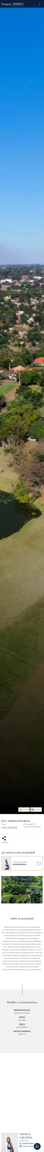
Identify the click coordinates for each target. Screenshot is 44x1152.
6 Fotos (38, 809)
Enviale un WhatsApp (30, 1146)
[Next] (38, 411)
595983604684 (28, 1143)
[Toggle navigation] (39, 4)
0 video (26, 809)
